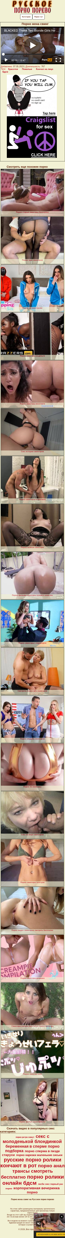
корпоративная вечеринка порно (37, 1190)
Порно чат (38, 17)
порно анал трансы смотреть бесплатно (33, 1171)
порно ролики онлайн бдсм (33, 1180)
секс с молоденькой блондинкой (32, 1139)
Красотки (13, 69)
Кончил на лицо (44, 69)
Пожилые (27, 69)
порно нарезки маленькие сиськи (39, 1155)
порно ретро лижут (25, 1137)
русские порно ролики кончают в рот (30, 1162)
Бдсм (5, 72)
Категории (26, 17)
